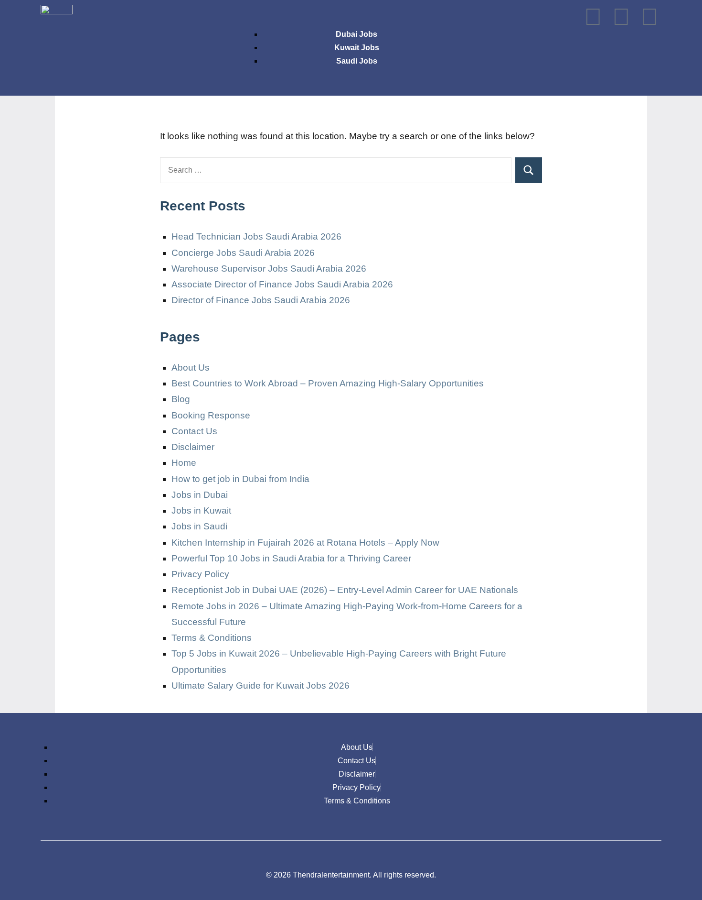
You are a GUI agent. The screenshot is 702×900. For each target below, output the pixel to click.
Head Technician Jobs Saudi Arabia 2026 (256, 236)
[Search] (528, 170)
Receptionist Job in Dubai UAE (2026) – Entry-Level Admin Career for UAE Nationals (344, 590)
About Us (190, 367)
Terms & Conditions (211, 638)
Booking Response (210, 415)
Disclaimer (192, 447)
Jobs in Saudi (199, 526)
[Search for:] (335, 170)
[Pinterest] (649, 17)
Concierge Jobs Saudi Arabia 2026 (243, 253)
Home (183, 463)
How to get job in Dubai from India (240, 479)
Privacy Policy (200, 574)
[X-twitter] (621, 17)
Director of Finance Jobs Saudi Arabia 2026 (260, 300)
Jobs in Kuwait (201, 510)
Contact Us (194, 431)
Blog (180, 399)
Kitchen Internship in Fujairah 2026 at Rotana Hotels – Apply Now (305, 543)
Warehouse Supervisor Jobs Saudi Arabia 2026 (268, 268)
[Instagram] (593, 17)
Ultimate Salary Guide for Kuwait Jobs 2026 (260, 685)
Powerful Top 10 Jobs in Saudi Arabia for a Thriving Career (291, 558)
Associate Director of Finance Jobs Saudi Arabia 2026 (282, 284)
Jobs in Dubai (199, 495)
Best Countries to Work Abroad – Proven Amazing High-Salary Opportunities (327, 383)
